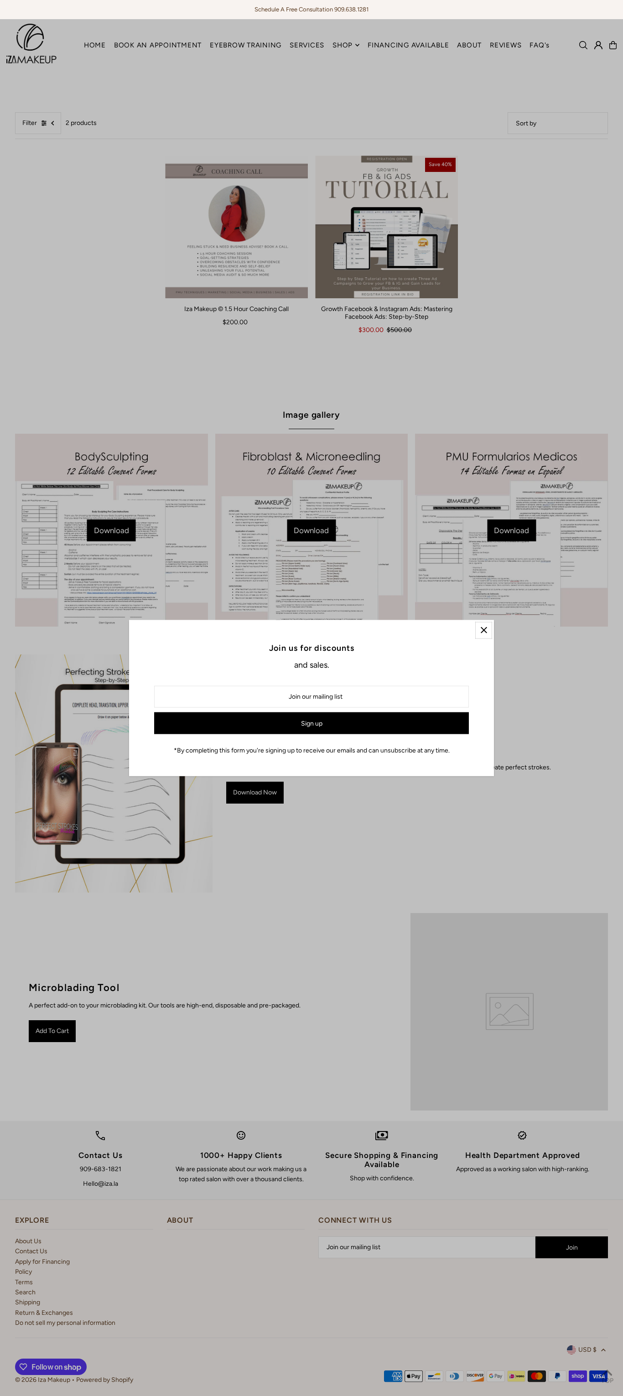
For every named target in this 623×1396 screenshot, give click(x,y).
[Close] (484, 630)
